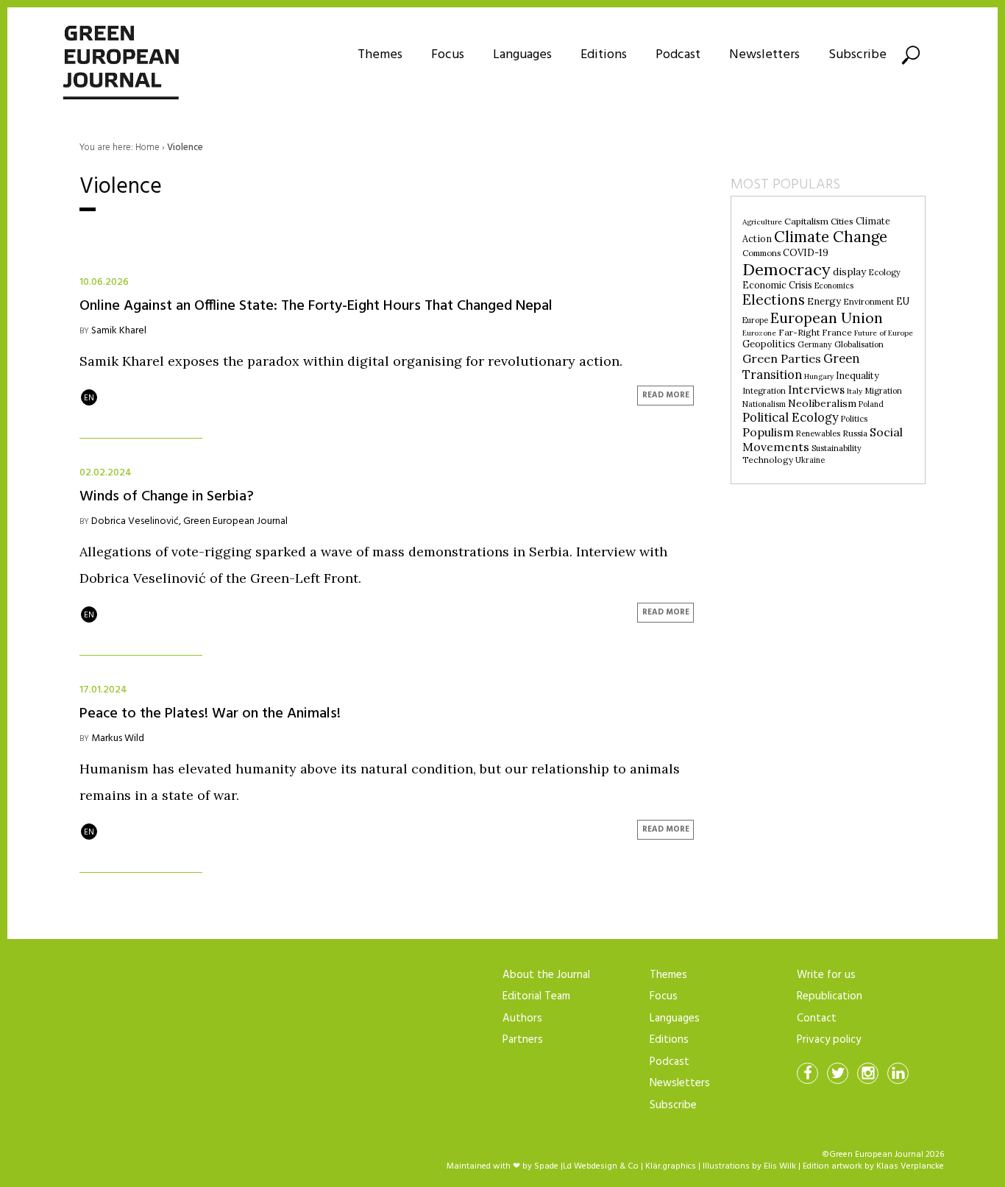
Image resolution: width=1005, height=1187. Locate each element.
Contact (817, 1018)
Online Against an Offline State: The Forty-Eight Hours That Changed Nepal (317, 304)
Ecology (884, 272)
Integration (764, 391)
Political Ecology (790, 417)
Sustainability (837, 448)
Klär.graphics (670, 1166)
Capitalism (806, 221)
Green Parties (781, 358)
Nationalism (764, 404)
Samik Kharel (118, 330)
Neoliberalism (822, 403)
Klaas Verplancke (910, 1166)
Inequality (857, 375)
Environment (868, 302)
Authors (522, 1018)
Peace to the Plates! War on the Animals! (210, 712)
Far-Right (799, 332)
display (849, 272)
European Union (826, 317)
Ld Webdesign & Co (601, 1166)
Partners (522, 1040)
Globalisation (859, 344)
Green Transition (800, 366)
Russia (854, 433)
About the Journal (546, 975)
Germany (815, 344)
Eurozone (759, 333)
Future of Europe (883, 333)
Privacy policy (829, 1040)
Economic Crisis (777, 285)
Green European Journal (235, 521)
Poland (871, 404)
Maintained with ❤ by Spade (502, 1166)
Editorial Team (536, 996)
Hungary (819, 376)
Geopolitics (768, 344)
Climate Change (830, 237)
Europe (755, 320)
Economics (833, 285)
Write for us (826, 975)
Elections (773, 299)
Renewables (818, 433)
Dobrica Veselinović (135, 521)
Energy (824, 301)
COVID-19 (805, 253)
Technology (767, 459)
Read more (665, 395)
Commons (761, 253)
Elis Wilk (780, 1166)
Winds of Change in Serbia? (170, 495)
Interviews (816, 390)
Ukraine (810, 460)
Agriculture (762, 222)
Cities (842, 221)
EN (89, 398)
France (837, 332)
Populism (768, 432)
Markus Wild (117, 738)
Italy (854, 391)
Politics (854, 419)
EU (902, 301)
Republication (829, 996)
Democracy (786, 269)
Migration (883, 391)
